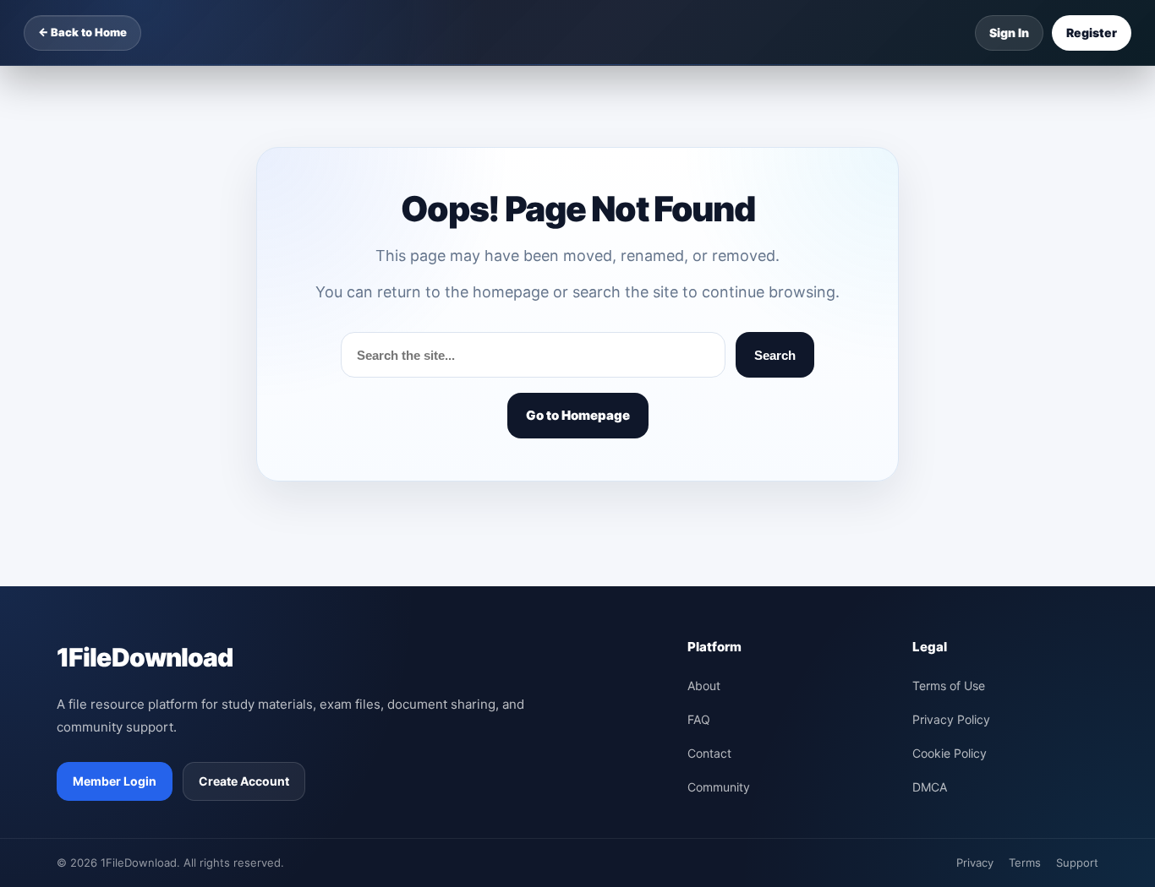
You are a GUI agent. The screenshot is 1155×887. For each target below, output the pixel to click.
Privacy (975, 862)
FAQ (698, 719)
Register (1091, 32)
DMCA (929, 787)
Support (1077, 862)
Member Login (114, 781)
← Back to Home (82, 32)
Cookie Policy (949, 753)
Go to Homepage (578, 415)
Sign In (1009, 32)
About (703, 685)
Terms (1025, 862)
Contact (709, 753)
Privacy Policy (951, 719)
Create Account (244, 781)
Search (775, 355)
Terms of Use (948, 685)
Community (718, 787)
